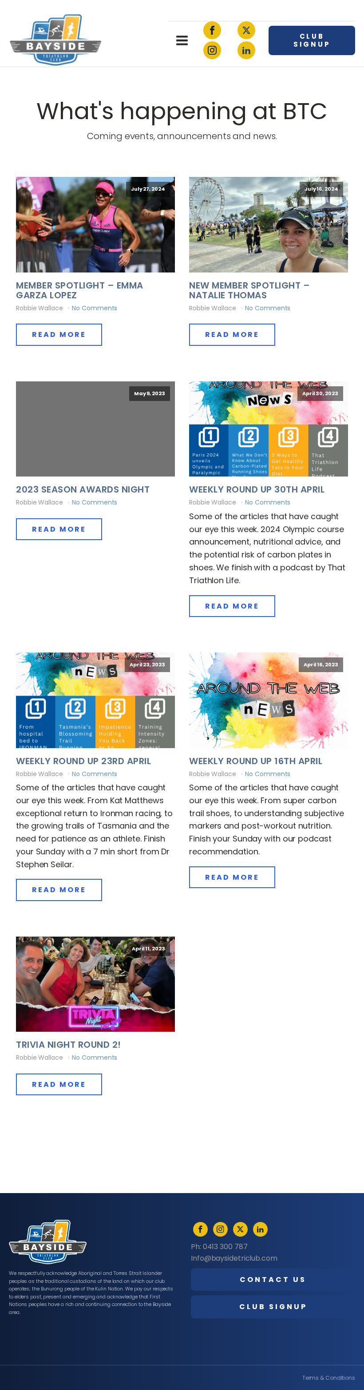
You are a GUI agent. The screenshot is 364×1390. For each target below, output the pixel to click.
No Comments (94, 308)
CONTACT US (273, 1279)
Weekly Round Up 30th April (256, 489)
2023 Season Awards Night (83, 489)
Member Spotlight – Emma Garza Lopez (79, 290)
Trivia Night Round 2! (68, 1045)
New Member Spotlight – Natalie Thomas (249, 290)
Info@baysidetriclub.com (234, 1258)
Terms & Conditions (328, 1378)
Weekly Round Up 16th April (255, 761)
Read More (59, 334)
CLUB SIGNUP (312, 40)
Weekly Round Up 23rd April (83, 761)
